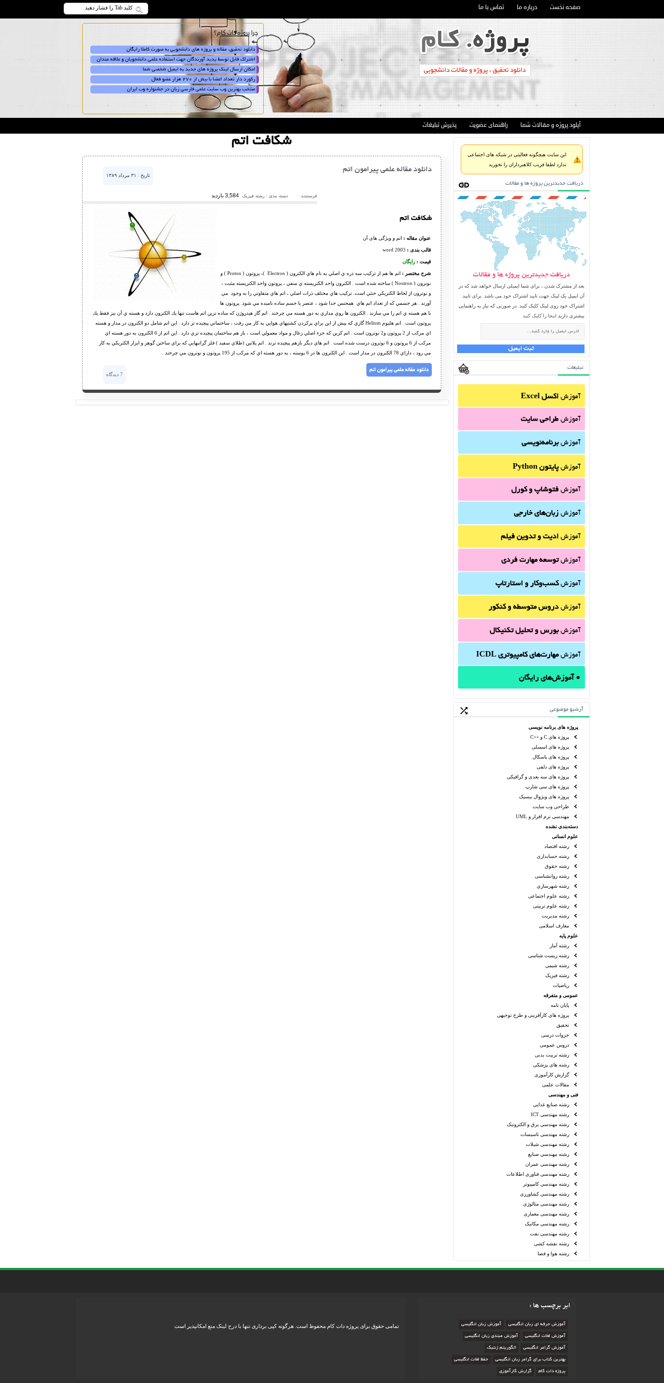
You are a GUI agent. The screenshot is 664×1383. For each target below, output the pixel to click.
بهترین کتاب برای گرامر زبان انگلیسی (530, 1359)
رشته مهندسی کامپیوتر (546, 1184)
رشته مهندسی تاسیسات (544, 1134)
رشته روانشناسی (552, 876)
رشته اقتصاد (556, 846)
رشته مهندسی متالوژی (546, 1203)
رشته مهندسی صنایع (548, 1154)
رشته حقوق (557, 866)
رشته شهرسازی (553, 886)
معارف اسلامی (554, 925)
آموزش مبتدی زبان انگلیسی (491, 1336)
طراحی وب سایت (551, 806)
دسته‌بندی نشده (562, 826)
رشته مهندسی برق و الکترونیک (538, 1124)
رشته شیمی (557, 965)
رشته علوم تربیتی (551, 905)
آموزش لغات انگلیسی (545, 1336)
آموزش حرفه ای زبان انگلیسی (537, 1324)
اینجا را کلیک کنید (539, 315)
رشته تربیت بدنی (552, 1054)
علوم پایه (568, 935)
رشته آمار (559, 945)
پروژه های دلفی (553, 766)
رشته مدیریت (555, 915)
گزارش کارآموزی (551, 1074)
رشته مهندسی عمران (547, 1164)
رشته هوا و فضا (553, 1253)
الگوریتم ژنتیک (501, 1348)
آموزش (550, 397)
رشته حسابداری (553, 856)
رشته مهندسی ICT (550, 1114)
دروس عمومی (554, 1045)
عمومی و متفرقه (560, 995)
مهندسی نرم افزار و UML (542, 816)
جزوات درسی (555, 1035)
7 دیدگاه (114, 374)
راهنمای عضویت (488, 125)
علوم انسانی (565, 836)
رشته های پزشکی (551, 1064)
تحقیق (562, 1025)
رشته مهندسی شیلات (547, 1144)
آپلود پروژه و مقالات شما (550, 125)
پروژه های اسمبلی (550, 747)
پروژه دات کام (552, 1371)
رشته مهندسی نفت (549, 1233)
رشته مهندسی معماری (546, 1213)
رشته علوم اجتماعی (548, 896)
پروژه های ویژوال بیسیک (544, 796)
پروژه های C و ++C (549, 737)
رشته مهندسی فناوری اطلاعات (537, 1174)
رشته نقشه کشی (551, 1243)
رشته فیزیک (557, 975)
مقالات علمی (555, 1084)
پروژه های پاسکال (551, 756)
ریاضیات (561, 985)
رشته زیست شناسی (548, 955)
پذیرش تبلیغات (439, 125)
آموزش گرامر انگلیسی (544, 1348)
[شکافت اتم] (155, 299)
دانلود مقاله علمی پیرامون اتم (387, 170)
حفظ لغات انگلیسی (471, 1359)
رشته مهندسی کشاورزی (544, 1194)
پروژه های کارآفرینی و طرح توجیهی (533, 1015)
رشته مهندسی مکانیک (547, 1223)
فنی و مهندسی (563, 1094)
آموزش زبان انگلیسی (481, 1324)
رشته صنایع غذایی (551, 1104)
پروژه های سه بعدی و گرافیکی (538, 776)
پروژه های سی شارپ (547, 786)
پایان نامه (560, 1005)
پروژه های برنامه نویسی (553, 727)
